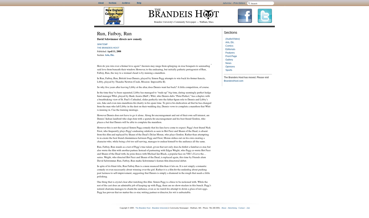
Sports (228, 70)
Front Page (231, 56)
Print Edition (239, 2)
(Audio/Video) (232, 39)
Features (230, 52)
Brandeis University (160, 208)
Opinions (230, 66)
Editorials (230, 49)
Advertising (232, 208)
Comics (229, 45)
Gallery (229, 59)
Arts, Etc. (229, 42)
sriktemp (102, 44)
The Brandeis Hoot (108, 48)
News (228, 63)
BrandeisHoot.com (233, 81)
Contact (242, 208)
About (224, 208)
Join (248, 208)
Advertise (227, 2)
